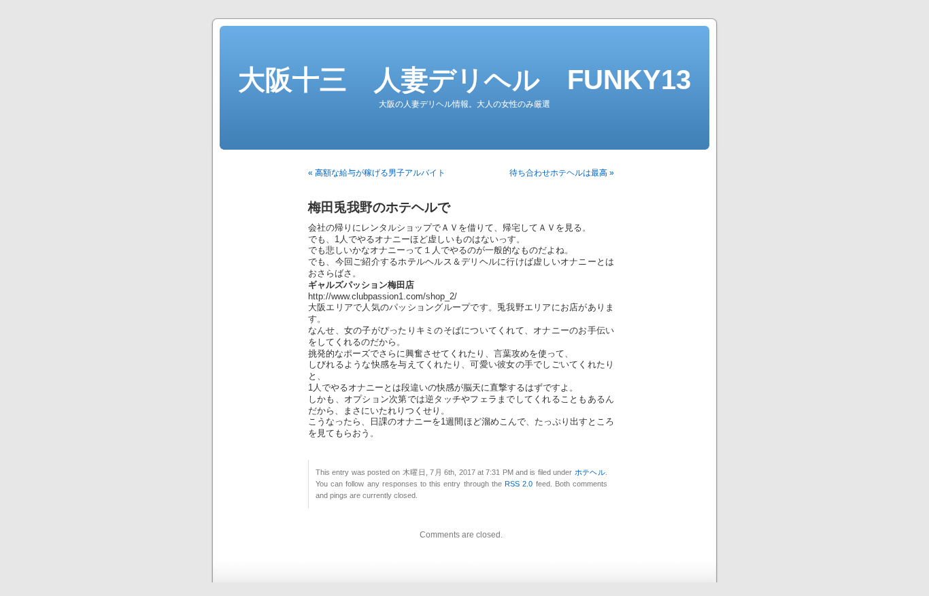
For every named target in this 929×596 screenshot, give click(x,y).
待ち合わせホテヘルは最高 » (561, 173)
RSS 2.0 (519, 484)
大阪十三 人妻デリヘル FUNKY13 (464, 80)
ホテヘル (590, 472)
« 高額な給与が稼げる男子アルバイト (376, 173)
